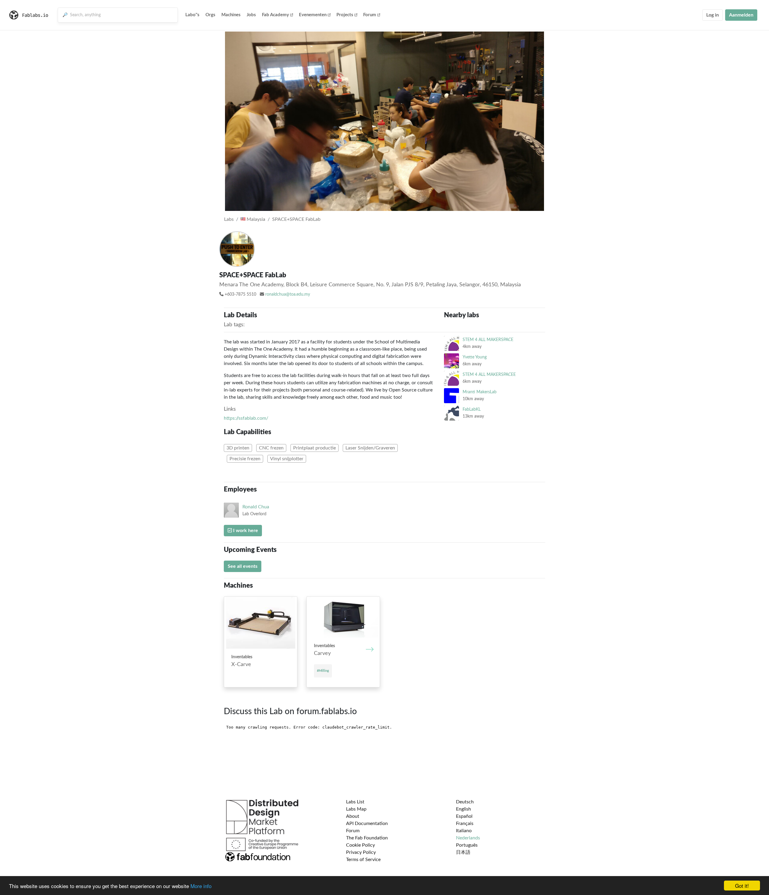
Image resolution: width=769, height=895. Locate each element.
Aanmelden (741, 15)
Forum (369, 15)
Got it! (742, 885)
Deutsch (465, 801)
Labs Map (356, 809)
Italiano (464, 830)
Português (467, 845)
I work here (245, 530)
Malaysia (255, 219)
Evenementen (313, 15)
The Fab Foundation (367, 838)
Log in (712, 15)
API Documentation (367, 823)
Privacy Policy (361, 852)
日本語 (463, 852)
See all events (242, 566)
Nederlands (468, 838)
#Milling (323, 670)
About (352, 816)
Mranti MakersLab (480, 392)
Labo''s (192, 15)
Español (464, 816)
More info (200, 886)
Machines (231, 15)
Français (464, 823)
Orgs (210, 15)
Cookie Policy (360, 845)
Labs (229, 219)
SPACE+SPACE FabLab (296, 219)
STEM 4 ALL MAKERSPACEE (489, 374)
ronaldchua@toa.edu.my (287, 294)
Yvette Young (475, 357)
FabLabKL (472, 409)
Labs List (355, 801)
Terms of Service (363, 859)
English (463, 809)
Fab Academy (275, 15)
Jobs (251, 15)
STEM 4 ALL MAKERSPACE (488, 339)
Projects (344, 15)
